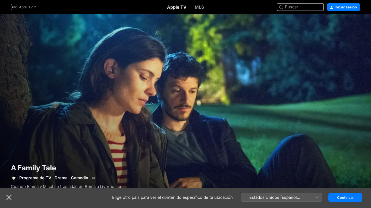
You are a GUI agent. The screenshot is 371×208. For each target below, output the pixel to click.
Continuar (345, 197)
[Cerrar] (9, 197)
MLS (199, 7)
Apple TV (177, 7)
